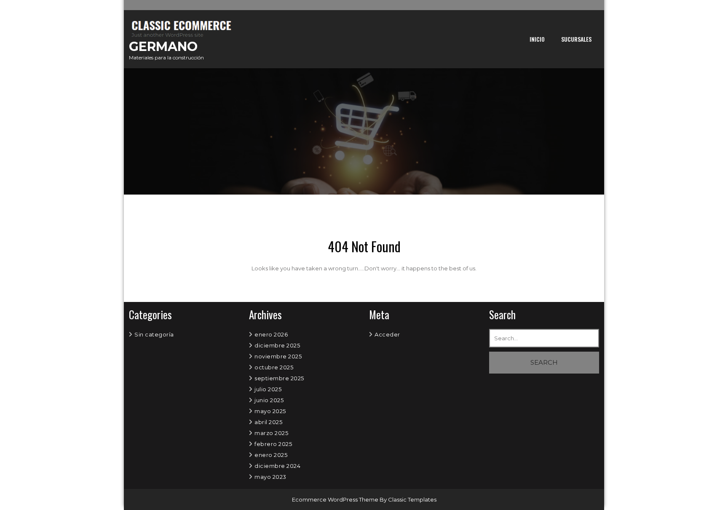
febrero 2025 (273, 444)
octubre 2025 (273, 367)
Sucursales (576, 39)
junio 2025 (269, 400)
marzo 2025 (271, 433)
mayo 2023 (270, 476)
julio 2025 (267, 389)
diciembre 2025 (277, 345)
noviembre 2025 (278, 356)
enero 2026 (271, 334)
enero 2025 (270, 454)
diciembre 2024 (277, 465)
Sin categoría (154, 334)
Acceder (387, 334)
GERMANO (163, 46)
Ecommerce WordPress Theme (336, 499)
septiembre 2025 (279, 378)
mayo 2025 (270, 411)
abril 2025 (268, 422)
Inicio (537, 39)
